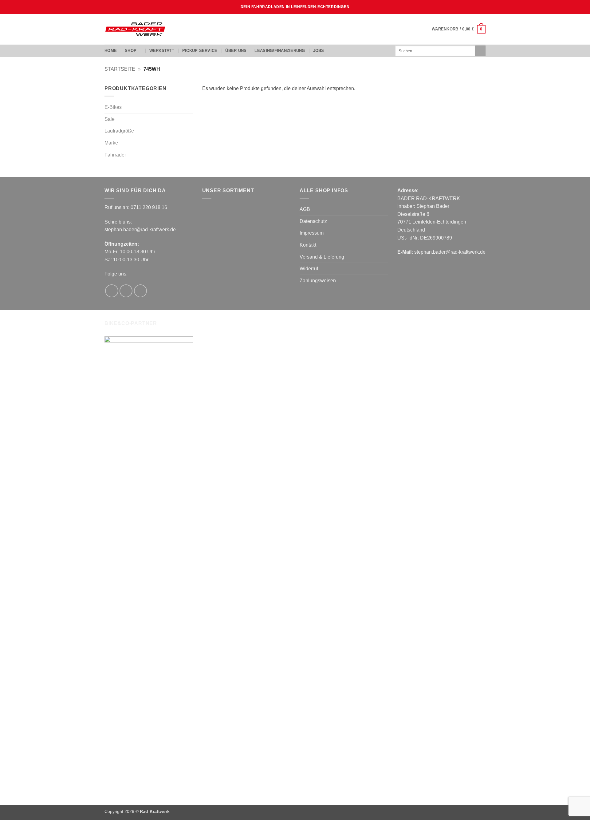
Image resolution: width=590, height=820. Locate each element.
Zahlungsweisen (318, 280)
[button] (459, 29)
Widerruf (309, 268)
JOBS (318, 50)
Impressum (312, 233)
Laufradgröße (119, 130)
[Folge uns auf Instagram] (126, 291)
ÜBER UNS (235, 50)
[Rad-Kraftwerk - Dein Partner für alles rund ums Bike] (135, 29)
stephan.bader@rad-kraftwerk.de (140, 229)
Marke (111, 142)
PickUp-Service (200, 50)
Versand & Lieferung (322, 256)
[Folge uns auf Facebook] (111, 291)
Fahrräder (115, 154)
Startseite (119, 69)
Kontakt (308, 245)
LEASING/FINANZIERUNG (279, 50)
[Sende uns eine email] (140, 291)
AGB (305, 209)
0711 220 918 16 (149, 207)
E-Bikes (113, 107)
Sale (109, 119)
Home (110, 50)
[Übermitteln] (480, 51)
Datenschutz (313, 221)
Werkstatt (161, 50)
